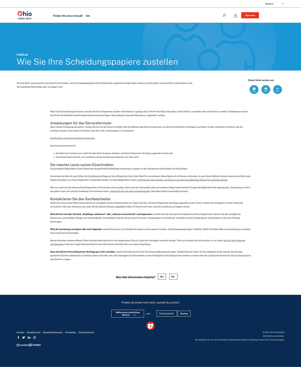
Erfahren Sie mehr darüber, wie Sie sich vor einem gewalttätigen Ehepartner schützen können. (183, 180)
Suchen (184, 313)
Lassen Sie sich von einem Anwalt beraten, (130, 191)
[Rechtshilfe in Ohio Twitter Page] (23, 337)
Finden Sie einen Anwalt (68, 15)
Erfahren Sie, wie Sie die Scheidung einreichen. (72, 138)
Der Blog (20, 332)
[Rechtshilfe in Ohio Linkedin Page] (29, 337)
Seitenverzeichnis (86, 332)
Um (88, 15)
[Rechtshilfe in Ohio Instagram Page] (34, 337)
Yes (162, 276)
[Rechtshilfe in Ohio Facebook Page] (18, 337)
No (173, 276)
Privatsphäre (70, 332)
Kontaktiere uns (33, 332)
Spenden (250, 15)
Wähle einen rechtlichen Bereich (128, 313)
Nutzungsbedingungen (53, 332)
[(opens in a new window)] (22, 346)
